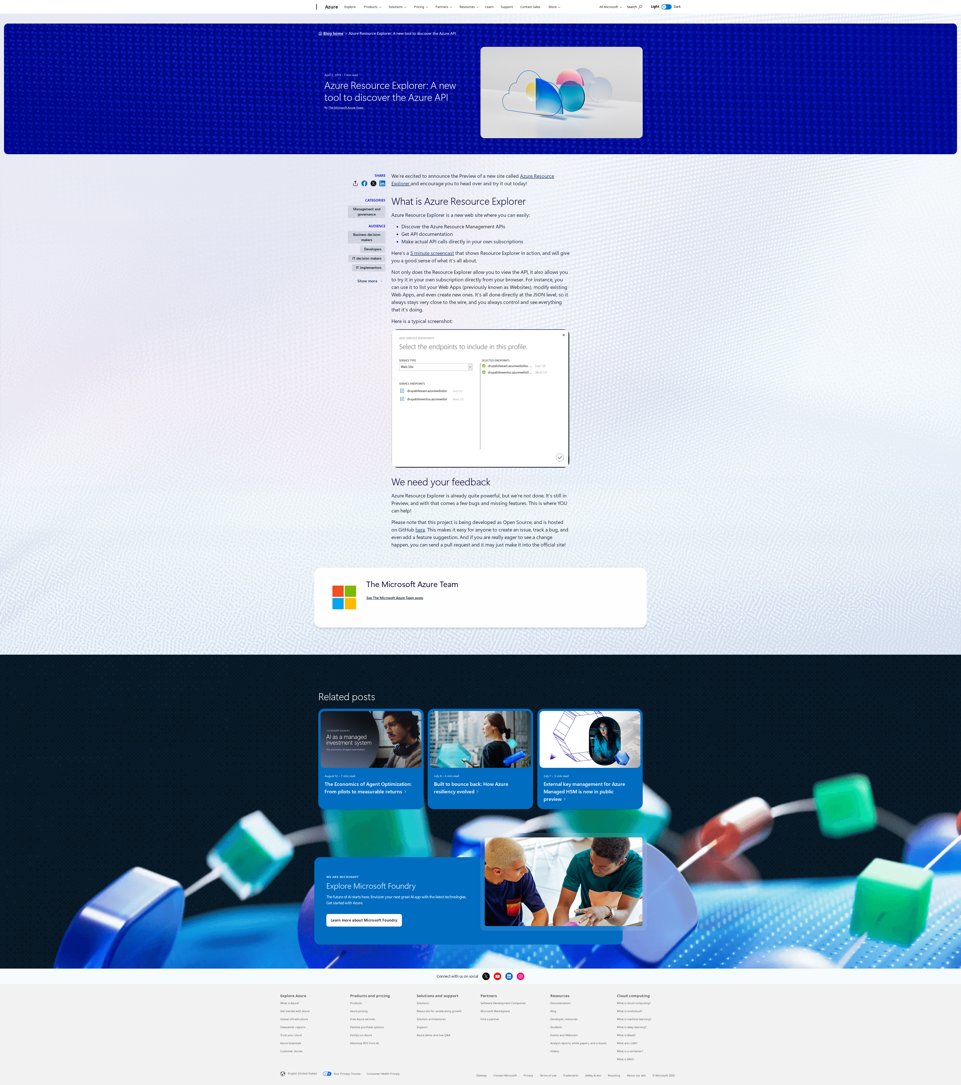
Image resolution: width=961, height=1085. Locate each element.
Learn (489, 7)
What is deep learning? (632, 1027)
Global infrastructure (294, 1019)
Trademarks (570, 1075)
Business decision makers (366, 237)
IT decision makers (366, 258)
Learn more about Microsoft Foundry (364, 920)
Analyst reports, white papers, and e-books (578, 1043)
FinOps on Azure (361, 1035)
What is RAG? (625, 1059)
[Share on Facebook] (364, 183)
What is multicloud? (629, 1011)
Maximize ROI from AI (364, 1043)
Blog (553, 1011)
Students (556, 1027)
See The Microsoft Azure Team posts (394, 598)
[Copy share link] (355, 183)
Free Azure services (362, 1019)
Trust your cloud (291, 1035)
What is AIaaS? (626, 1035)
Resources (467, 7)
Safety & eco (593, 1075)
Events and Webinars (564, 1035)
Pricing (419, 7)
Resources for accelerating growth (439, 1011)
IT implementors (368, 268)
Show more (367, 281)
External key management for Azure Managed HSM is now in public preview (584, 791)
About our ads (636, 1075)
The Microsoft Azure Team (345, 107)
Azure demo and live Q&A (433, 1035)
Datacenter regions (292, 1027)
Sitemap (481, 1075)
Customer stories (291, 1051)
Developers (372, 249)
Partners (441, 7)
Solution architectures (431, 1019)
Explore (350, 7)
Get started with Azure (295, 1011)
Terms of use (548, 1075)
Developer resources (563, 1019)
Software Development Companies (503, 1003)
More (553, 7)
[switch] (666, 7)
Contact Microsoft (505, 1075)
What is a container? (630, 1051)
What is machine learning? (634, 1019)
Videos (554, 1051)
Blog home (333, 33)
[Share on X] (373, 183)
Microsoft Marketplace (495, 1011)
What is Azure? (289, 1003)
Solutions (396, 7)
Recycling (614, 1075)
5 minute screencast (432, 253)
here (420, 530)
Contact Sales (530, 7)
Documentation (560, 1003)
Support (507, 7)
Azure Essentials (290, 1043)
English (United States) (302, 1073)
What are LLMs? (627, 1043)
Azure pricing (359, 1011)
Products (370, 7)
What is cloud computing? (634, 1003)
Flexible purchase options (367, 1027)
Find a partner (489, 1019)
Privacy (528, 1075)
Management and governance (366, 211)
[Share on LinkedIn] (382, 183)
